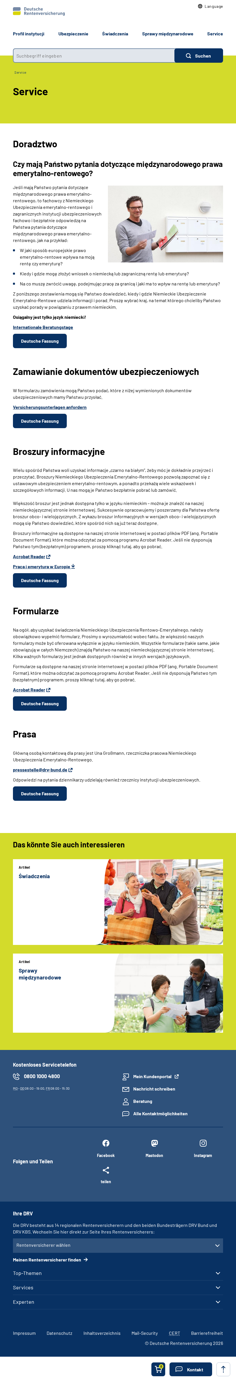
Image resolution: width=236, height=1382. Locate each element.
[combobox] (93, 55)
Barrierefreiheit (207, 1333)
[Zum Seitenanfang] (223, 1369)
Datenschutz (59, 1333)
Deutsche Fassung (40, 341)
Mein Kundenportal (152, 1076)
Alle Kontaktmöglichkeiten (160, 1113)
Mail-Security (145, 1333)
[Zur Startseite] (39, 11)
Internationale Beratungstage (43, 327)
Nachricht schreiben (154, 1088)
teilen (106, 1181)
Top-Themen (27, 1273)
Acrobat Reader (29, 556)
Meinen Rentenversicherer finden (47, 1259)
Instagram (203, 1155)
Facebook (106, 1155)
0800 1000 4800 (42, 1076)
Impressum (24, 1333)
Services (23, 1287)
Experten (23, 1301)
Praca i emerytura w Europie (42, 566)
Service (215, 33)
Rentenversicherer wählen (43, 1245)
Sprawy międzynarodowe (167, 33)
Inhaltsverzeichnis (102, 1333)
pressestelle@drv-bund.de (40, 769)
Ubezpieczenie (73, 33)
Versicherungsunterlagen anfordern (50, 407)
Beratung (142, 1101)
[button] (210, 6)
